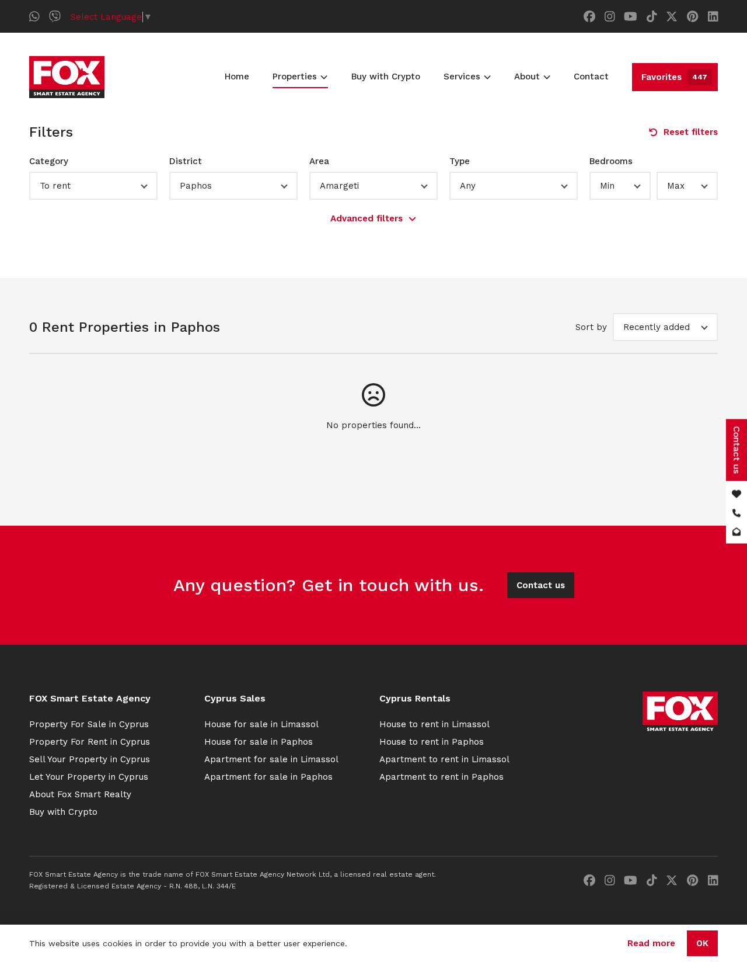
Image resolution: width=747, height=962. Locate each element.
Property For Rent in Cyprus (89, 742)
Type (459, 161)
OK (702, 943)
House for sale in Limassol (261, 724)
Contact (591, 76)
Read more (651, 943)
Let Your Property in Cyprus (88, 777)
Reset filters (691, 132)
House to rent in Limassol (434, 724)
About (527, 76)
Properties (295, 76)
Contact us (540, 585)
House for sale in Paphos (258, 742)
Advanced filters (366, 218)
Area (319, 161)
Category (48, 161)
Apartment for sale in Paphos (268, 777)
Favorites (674, 77)
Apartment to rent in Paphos (441, 777)
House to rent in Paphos (431, 742)
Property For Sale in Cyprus (89, 724)
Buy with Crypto (385, 76)
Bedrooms (611, 161)
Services (462, 76)
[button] (93, 186)
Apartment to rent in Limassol (444, 759)
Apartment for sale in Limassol (271, 759)
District (185, 161)
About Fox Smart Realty (80, 794)
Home (237, 76)
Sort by (591, 327)
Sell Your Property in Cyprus (89, 759)
